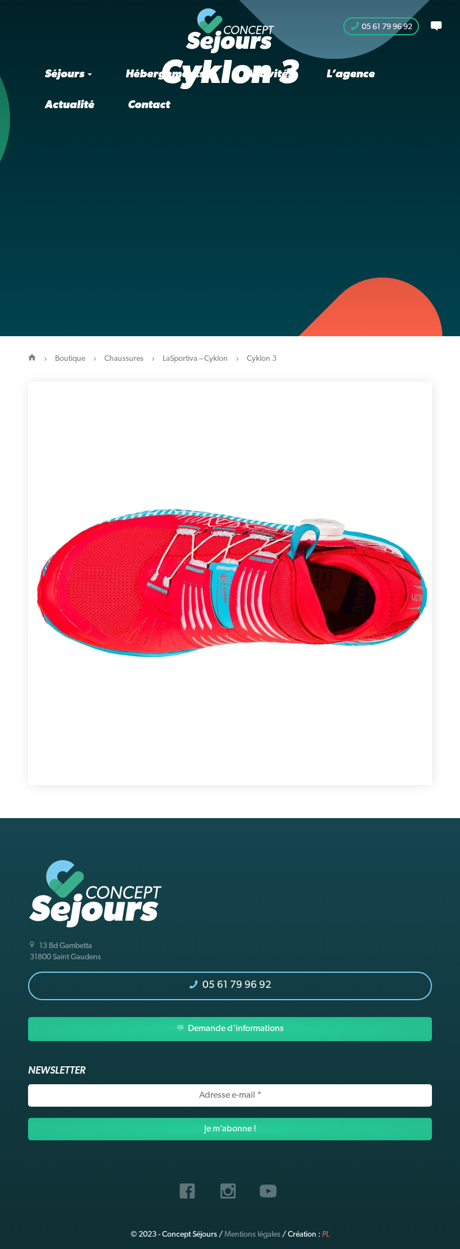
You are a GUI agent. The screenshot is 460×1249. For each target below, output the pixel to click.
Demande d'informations (235, 1028)
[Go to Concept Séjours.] (32, 359)
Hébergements (166, 74)
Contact (149, 105)
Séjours (65, 74)
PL (325, 1235)
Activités (269, 74)
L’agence (350, 74)
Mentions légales (252, 1235)
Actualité (69, 105)
